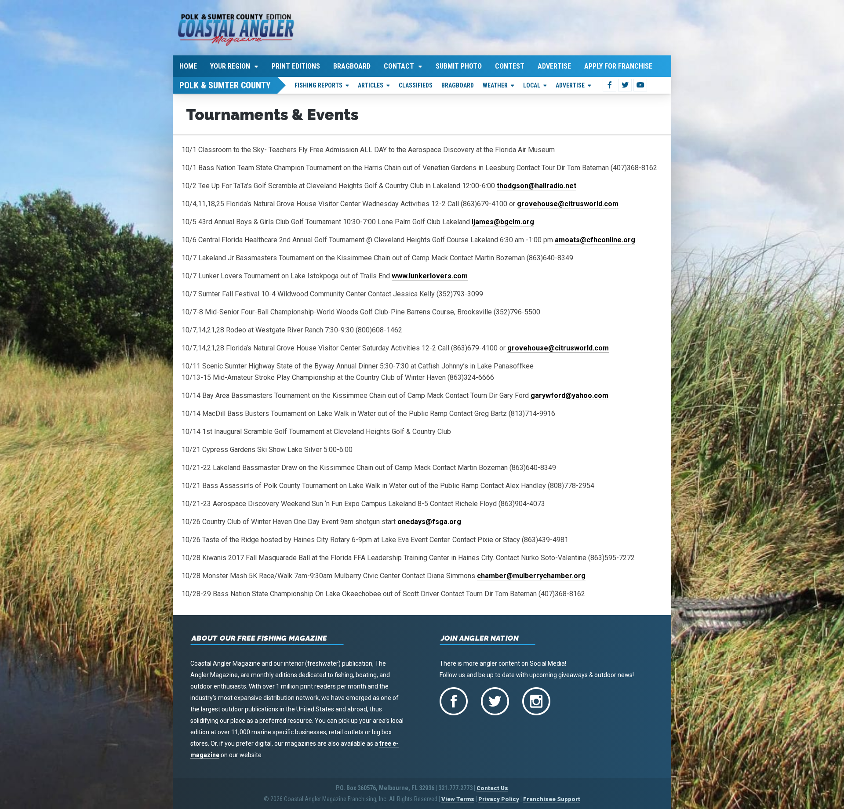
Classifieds (416, 85)
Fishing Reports (318, 85)
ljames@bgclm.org (503, 222)
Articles (370, 85)
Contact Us (492, 788)
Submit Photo (459, 66)
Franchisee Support (551, 799)
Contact (399, 66)
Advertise (554, 66)
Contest (509, 66)
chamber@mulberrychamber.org (531, 576)
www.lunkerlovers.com (430, 276)
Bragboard (352, 66)
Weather (495, 85)
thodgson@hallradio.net (536, 186)
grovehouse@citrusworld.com (567, 204)
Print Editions (296, 66)
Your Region (230, 66)
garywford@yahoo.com (568, 395)
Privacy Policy (498, 799)
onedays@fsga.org (429, 521)
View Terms (457, 799)
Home (188, 66)
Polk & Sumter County (225, 85)
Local (531, 85)
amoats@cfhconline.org (595, 240)
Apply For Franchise (618, 66)
